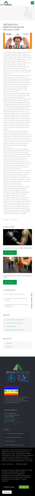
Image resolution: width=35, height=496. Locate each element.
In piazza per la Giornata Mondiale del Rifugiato (17, 248)
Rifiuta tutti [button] (7, 492)
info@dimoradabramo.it (11, 418)
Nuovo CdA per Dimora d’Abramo (14, 294)
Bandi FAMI (9, 347)
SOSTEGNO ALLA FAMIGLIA (14, 323)
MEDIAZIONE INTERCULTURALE (15, 330)
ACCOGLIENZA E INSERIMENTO (15, 319)
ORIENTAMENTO (11, 326)
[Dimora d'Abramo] (6, 2)
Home (27, 7)
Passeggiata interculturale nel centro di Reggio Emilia (16, 305)
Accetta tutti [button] (24, 487)
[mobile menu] (32, 2)
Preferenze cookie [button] (21, 464)
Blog (27, 9)
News (27, 11)
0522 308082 (10, 417)
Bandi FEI (9, 343)
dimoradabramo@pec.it (14, 422)
